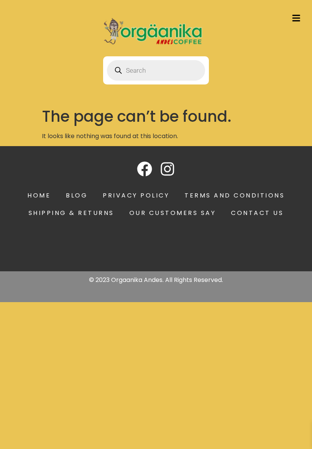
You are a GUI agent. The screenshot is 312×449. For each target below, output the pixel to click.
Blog (77, 195)
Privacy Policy (136, 195)
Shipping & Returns (71, 213)
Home (39, 195)
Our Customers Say (172, 213)
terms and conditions (235, 195)
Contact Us (257, 213)
